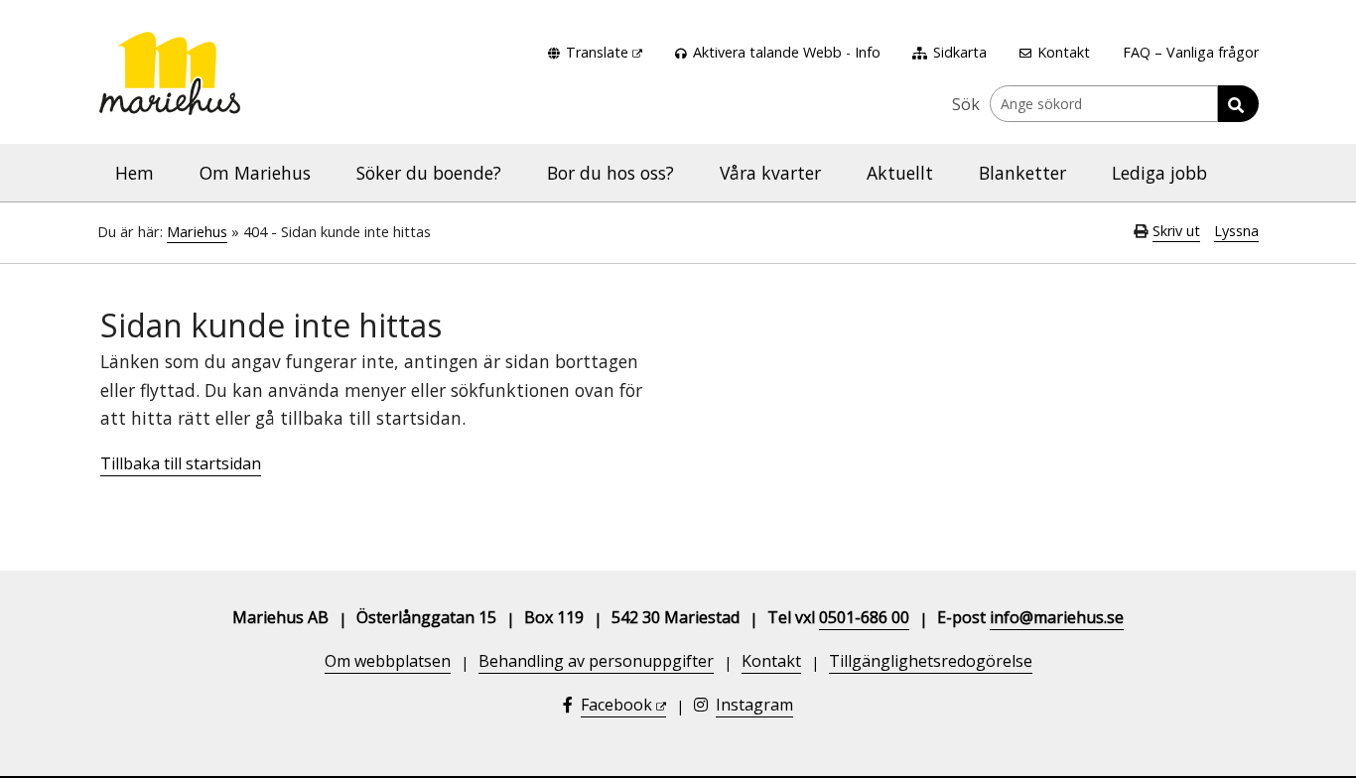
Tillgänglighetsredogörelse (930, 661)
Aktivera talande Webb (767, 52)
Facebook (616, 704)
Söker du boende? (428, 173)
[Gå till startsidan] (169, 56)
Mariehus (197, 231)
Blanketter (1022, 173)
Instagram (754, 704)
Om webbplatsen (388, 661)
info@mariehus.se (1057, 617)
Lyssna (1236, 230)
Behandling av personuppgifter (596, 661)
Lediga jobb (1159, 173)
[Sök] (1238, 103)
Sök (966, 104)
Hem (134, 173)
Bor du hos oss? (610, 173)
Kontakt (1063, 52)
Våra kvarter (770, 173)
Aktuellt (900, 173)
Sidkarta (960, 52)
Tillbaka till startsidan (180, 463)
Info (868, 52)
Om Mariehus (255, 173)
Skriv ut (1176, 230)
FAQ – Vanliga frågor (1191, 52)
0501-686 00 (864, 617)
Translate (597, 52)
